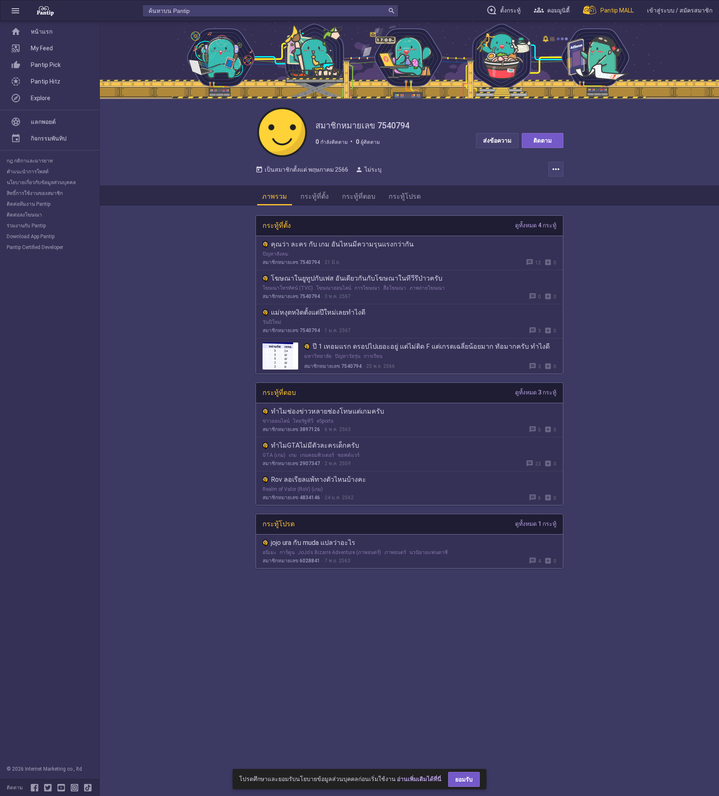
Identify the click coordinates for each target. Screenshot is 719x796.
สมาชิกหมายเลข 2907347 (291, 463)
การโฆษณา (367, 288)
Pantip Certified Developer (35, 247)
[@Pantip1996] (49, 788)
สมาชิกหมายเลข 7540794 (291, 262)
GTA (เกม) (274, 455)
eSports (325, 421)
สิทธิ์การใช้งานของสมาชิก (35, 193)
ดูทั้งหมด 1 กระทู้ (535, 524)
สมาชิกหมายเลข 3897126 (291, 429)
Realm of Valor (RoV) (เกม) (293, 489)
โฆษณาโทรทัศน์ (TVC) (288, 288)
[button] (15, 10)
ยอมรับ (464, 779)
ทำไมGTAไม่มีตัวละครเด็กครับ (315, 445)
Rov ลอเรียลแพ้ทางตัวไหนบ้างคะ (318, 479)
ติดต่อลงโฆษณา (24, 215)
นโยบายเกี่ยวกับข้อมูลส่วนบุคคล (41, 182)
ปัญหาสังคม (275, 254)
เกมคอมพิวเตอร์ (317, 455)
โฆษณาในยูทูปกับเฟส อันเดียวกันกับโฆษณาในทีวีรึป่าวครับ (356, 278)
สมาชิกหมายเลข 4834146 (291, 497)
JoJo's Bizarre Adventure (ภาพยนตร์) (339, 552)
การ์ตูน (287, 552)
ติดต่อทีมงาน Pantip (28, 204)
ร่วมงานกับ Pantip (26, 226)
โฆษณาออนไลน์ (333, 288)
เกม (293, 455)
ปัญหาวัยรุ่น (347, 356)
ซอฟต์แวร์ (348, 455)
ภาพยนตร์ (395, 552)
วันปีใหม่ (272, 322)
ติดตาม (542, 140)
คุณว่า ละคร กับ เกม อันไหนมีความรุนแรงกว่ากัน (342, 244)
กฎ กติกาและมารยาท (30, 161)
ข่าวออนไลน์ (276, 421)
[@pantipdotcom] (76, 788)
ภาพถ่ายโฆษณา (427, 288)
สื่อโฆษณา (394, 288)
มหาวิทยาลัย (318, 356)
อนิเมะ (269, 552)
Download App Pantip (31, 236)
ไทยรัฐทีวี (303, 421)
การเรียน (373, 356)
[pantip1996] (62, 788)
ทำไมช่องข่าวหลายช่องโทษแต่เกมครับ (327, 411)
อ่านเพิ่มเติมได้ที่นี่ (419, 779)
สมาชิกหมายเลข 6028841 (291, 561)
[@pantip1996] (88, 788)
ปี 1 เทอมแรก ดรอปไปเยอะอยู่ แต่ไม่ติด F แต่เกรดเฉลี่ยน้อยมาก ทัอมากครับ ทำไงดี (431, 346)
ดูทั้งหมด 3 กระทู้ (535, 392)
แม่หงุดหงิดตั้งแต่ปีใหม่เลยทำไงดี (318, 312)
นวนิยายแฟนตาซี (428, 552)
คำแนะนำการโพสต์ (28, 172)
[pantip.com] (45, 10)
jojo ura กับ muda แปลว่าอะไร (313, 543)
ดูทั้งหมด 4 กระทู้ (535, 225)
